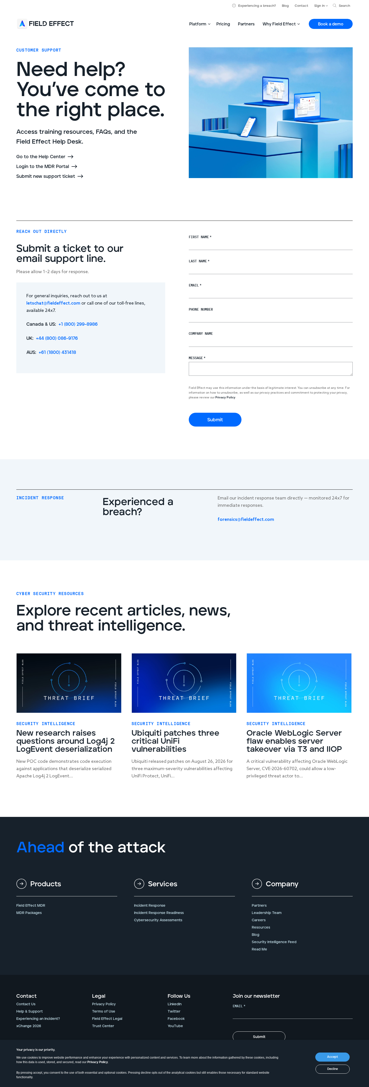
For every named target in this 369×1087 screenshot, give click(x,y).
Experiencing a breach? (257, 6)
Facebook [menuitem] (176, 1019)
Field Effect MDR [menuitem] (30, 905)
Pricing (223, 24)
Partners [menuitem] (259, 905)
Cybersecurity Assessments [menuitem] (158, 920)
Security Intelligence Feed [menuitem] (274, 942)
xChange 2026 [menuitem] (28, 1026)
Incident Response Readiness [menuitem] (159, 913)
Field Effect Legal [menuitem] (107, 1019)
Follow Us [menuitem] (179, 996)
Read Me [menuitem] (259, 949)
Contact (301, 6)
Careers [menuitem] (259, 920)
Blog (285, 6)
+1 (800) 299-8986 (78, 324)
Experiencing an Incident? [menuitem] (38, 1019)
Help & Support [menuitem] (29, 1011)
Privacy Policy (97, 1062)
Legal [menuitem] (98, 996)
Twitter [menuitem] (174, 1011)
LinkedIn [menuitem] (174, 1004)
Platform (197, 24)
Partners (246, 24)
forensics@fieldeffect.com (246, 519)
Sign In (319, 6)
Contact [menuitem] (26, 996)
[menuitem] (66, 888)
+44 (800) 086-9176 (57, 338)
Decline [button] (332, 1069)
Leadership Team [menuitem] (267, 913)
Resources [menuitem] (261, 927)
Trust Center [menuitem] (103, 1026)
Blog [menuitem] (255, 935)
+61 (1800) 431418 (57, 352)
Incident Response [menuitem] (149, 905)
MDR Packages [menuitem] (29, 913)
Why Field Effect (279, 24)
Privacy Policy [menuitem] (104, 1004)
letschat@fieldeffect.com (53, 303)
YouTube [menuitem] (175, 1026)
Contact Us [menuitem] (25, 1004)
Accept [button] (332, 1057)
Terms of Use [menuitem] (103, 1011)
